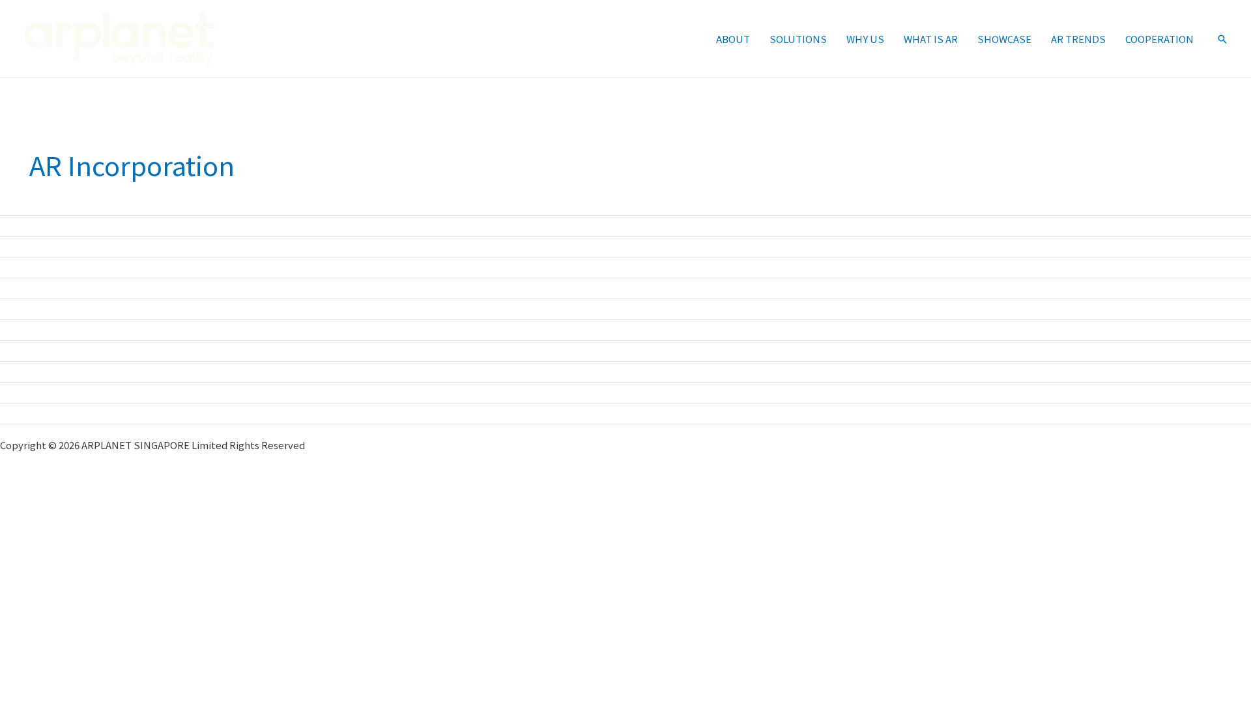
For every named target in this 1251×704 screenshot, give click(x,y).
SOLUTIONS (798, 39)
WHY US (865, 39)
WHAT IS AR (931, 39)
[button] (1222, 39)
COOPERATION (1159, 39)
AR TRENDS (1078, 39)
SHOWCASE (1004, 39)
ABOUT (733, 39)
